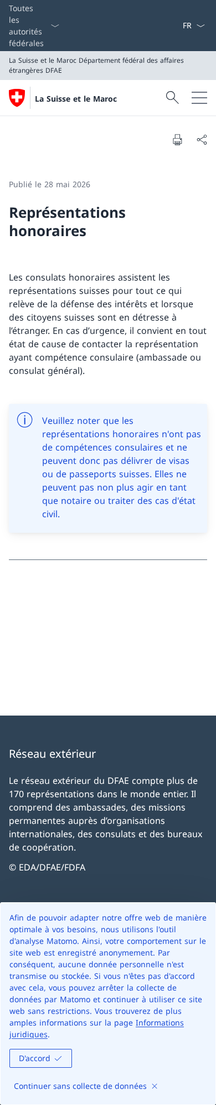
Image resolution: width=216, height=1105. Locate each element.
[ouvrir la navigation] (199, 98)
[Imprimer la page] (177, 139)
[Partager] (201, 139)
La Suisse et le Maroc (76, 98)
